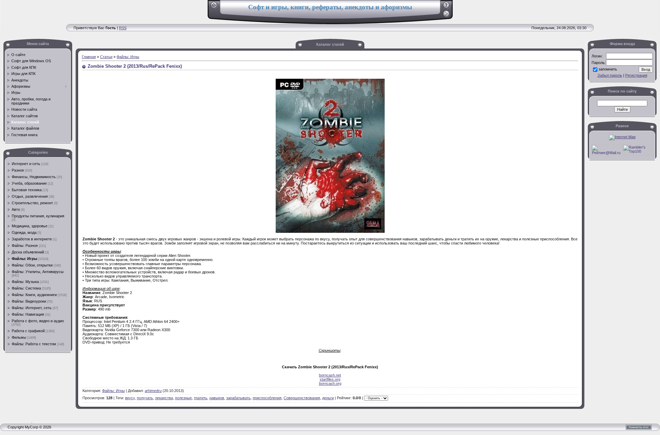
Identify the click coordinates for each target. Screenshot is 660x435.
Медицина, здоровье (29, 226)
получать (145, 398)
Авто (16, 209)
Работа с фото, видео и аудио (38, 321)
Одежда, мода (24, 232)
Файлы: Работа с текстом (34, 344)
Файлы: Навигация (28, 314)
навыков (216, 398)
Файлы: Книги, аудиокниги (34, 295)
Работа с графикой (28, 331)
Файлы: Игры (24, 259)
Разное (18, 170)
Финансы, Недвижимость (34, 177)
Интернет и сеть (26, 164)
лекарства (164, 398)
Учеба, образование (29, 183)
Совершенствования (302, 398)
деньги (328, 398)
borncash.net (330, 375)
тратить (200, 398)
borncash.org (330, 383)
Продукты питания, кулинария (38, 216)
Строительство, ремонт (32, 203)
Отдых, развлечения (30, 196)
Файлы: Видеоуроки (29, 301)
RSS (122, 28)
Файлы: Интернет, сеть (32, 308)
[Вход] (446, 16)
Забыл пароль (609, 75)
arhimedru (153, 391)
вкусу (130, 398)
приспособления (267, 398)
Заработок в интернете (32, 239)
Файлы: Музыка (25, 282)
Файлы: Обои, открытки (32, 265)
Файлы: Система (26, 288)
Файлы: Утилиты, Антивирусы (38, 272)
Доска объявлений (28, 252)
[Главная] (214, 8)
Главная (89, 57)
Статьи (106, 57)
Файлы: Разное (25, 245)
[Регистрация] (446, 8)
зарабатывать (238, 398)
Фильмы (19, 337)
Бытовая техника (27, 190)
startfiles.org (330, 379)
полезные (183, 398)
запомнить (607, 69)
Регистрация (636, 75)
